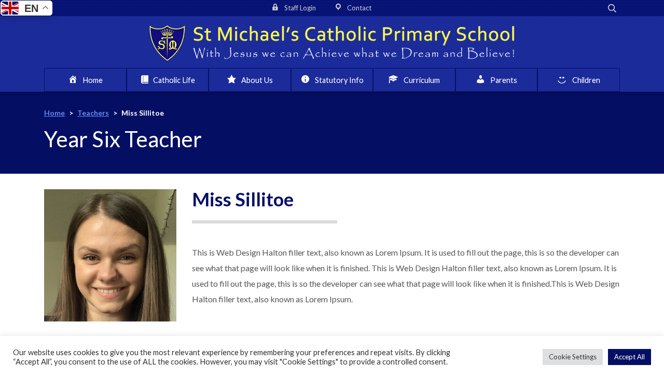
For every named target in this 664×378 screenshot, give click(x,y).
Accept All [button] (629, 357)
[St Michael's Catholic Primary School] (332, 42)
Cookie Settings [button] (573, 357)
